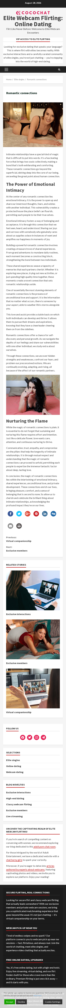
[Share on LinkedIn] (45, 515)
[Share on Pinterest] (36, 515)
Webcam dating (14, 772)
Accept (9, 1002)
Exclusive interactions (33, 590)
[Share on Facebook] (10, 515)
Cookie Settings (52, 1002)
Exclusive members (16, 548)
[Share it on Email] (10, 527)
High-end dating (15, 798)
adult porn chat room (44, 846)
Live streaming (14, 816)
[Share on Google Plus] (27, 515)
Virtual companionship (18, 539)
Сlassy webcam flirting (19, 804)
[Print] (19, 527)
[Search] (59, 69)
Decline (21, 1002)
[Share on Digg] (53, 515)
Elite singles (13, 760)
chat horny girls (14, 859)
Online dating (13, 766)
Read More (37, 996)
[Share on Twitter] (19, 515)
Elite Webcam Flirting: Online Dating (33, 21)
